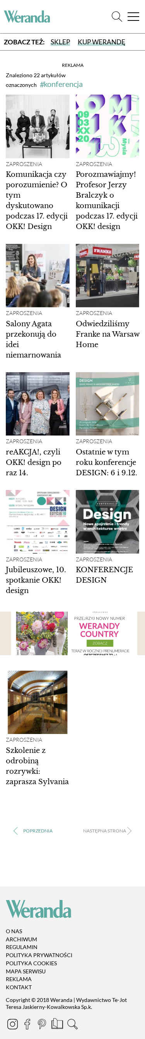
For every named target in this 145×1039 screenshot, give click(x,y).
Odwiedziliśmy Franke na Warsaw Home (107, 334)
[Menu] (133, 16)
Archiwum (21, 939)
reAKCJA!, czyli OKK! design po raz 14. (33, 462)
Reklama (19, 979)
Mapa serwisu (26, 971)
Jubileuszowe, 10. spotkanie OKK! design (36, 580)
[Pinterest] (42, 1025)
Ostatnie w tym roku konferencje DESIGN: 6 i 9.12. (106, 462)
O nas (14, 931)
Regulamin (22, 947)
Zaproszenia (24, 164)
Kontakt (19, 987)
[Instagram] (13, 1025)
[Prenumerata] (58, 1025)
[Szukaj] (117, 17)
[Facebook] (27, 1025)
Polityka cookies (31, 963)
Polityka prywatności (39, 955)
